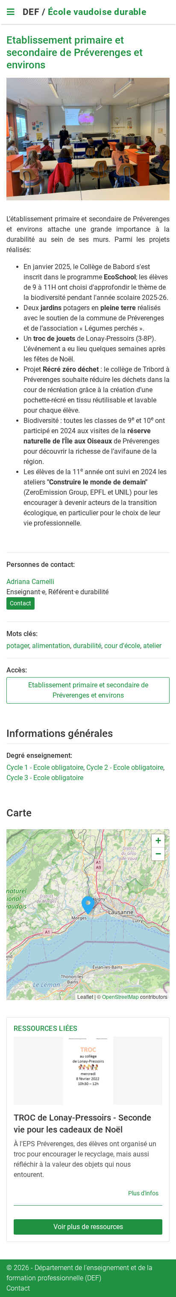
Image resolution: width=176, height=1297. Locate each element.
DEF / (35, 12)
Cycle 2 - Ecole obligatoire (124, 767)
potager (17, 646)
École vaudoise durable (97, 12)
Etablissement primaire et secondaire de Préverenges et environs (88, 690)
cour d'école (122, 646)
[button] (88, 905)
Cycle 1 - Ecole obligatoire (44, 767)
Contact (20, 603)
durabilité (87, 646)
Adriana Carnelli (30, 582)
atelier (152, 646)
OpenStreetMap (120, 996)
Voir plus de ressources (88, 1227)
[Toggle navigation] (10, 12)
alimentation (51, 646)
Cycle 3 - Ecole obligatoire (44, 778)
